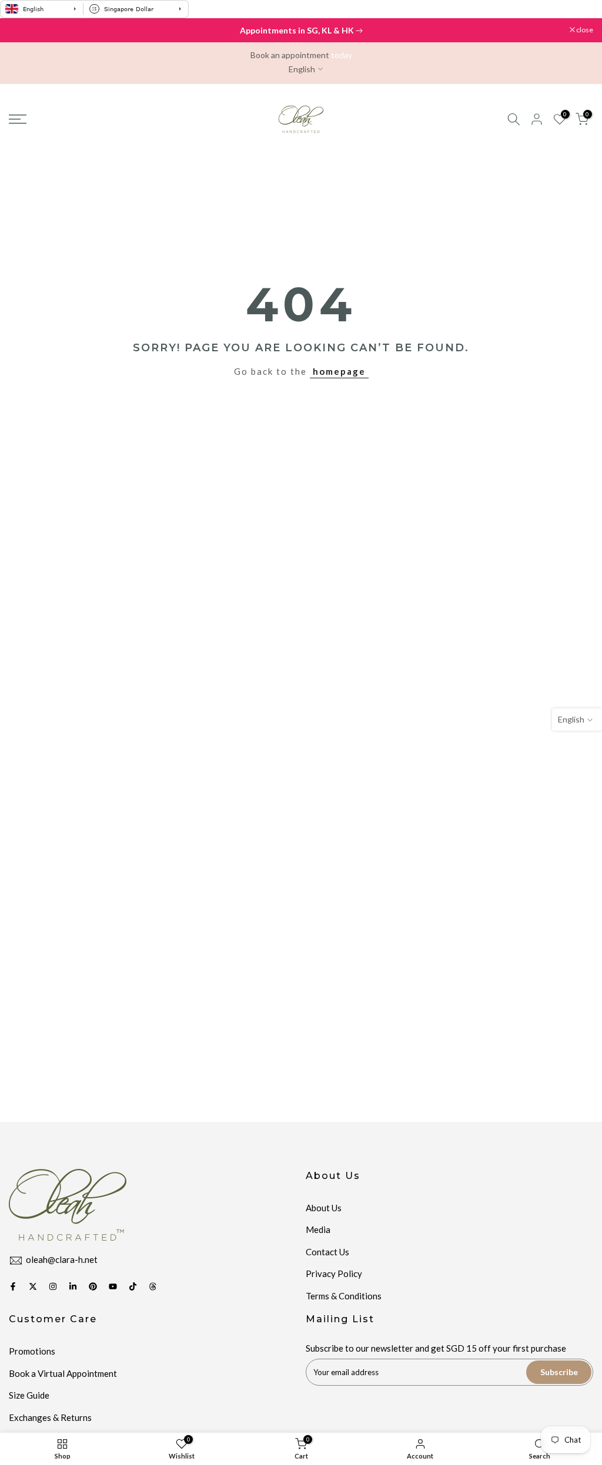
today (341, 55)
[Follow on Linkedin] (73, 1286)
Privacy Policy (334, 1273)
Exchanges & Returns (50, 1417)
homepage (339, 371)
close (23, 29)
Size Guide (29, 1395)
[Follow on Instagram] (53, 1286)
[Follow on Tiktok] (133, 1286)
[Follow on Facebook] (13, 1286)
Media (318, 1229)
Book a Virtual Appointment (63, 1373)
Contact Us (327, 1251)
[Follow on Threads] (153, 1286)
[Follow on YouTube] (113, 1286)
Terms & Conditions (344, 1296)
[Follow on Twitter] (33, 1286)
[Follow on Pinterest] (93, 1286)
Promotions (32, 1351)
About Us (324, 1207)
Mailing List (340, 1319)
